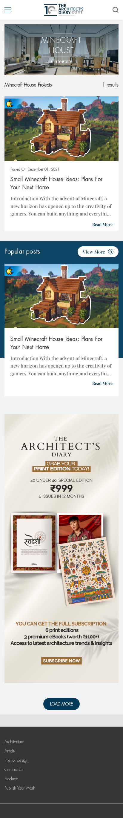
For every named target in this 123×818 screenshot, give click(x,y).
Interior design (16, 760)
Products (11, 778)
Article (9, 751)
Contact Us (13, 769)
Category (61, 61)
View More (94, 252)
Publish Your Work (19, 788)
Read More (102, 224)
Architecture (14, 741)
